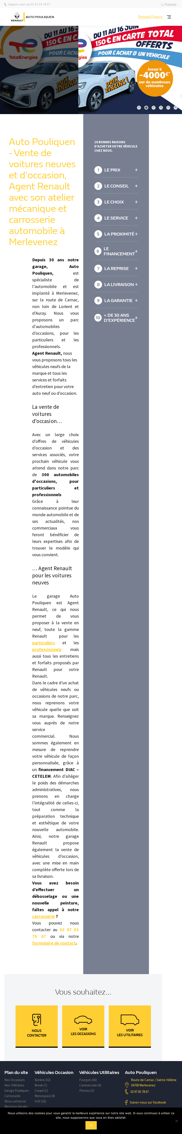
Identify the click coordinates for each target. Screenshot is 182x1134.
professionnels (46, 649)
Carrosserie (12, 1096)
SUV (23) (40, 1101)
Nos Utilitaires (14, 1085)
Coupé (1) (41, 1090)
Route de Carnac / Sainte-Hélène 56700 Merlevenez (153, 1082)
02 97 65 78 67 (140, 1092)
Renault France (150, 17)
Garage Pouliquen (16, 1090)
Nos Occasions (14, 1080)
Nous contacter (15, 1101)
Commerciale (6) (90, 1085)
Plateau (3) (86, 1090)
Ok (91, 1125)
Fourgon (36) (88, 1080)
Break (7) (41, 1085)
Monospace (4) (45, 1096)
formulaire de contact (54, 943)
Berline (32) (42, 1080)
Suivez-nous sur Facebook (148, 1102)
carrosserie (43, 916)
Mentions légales (16, 1106)
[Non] (176, 1121)
